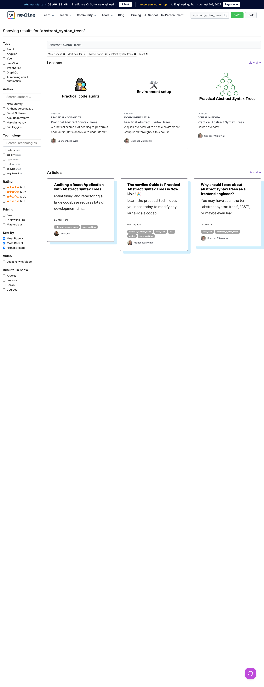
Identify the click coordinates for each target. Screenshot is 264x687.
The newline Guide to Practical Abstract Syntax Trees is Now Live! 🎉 (153, 189)
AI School (151, 15)
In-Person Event (172, 15)
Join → (125, 4)
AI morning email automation (17, 79)
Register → (231, 4)
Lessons (12, 280)
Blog (121, 15)
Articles (11, 275)
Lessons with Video (19, 261)
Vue (9, 58)
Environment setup (137, 117)
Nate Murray (14, 103)
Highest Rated (16, 247)
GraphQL (12, 72)
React (10, 49)
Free (9, 215)
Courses (12, 289)
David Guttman (16, 113)
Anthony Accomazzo (20, 108)
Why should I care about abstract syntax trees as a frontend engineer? (223, 189)
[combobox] (22, 96)
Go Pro (237, 15)
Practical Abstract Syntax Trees (74, 122)
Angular (12, 53)
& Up (22, 187)
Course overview (209, 117)
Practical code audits (66, 117)
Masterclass (14, 224)
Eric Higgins (14, 127)
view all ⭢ (255, 62)
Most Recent (15, 243)
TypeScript (14, 67)
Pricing (136, 15)
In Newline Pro (16, 219)
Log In (251, 15)
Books (11, 285)
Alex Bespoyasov (18, 117)
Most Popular (15, 238)
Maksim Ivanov (16, 122)
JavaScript (13, 63)
